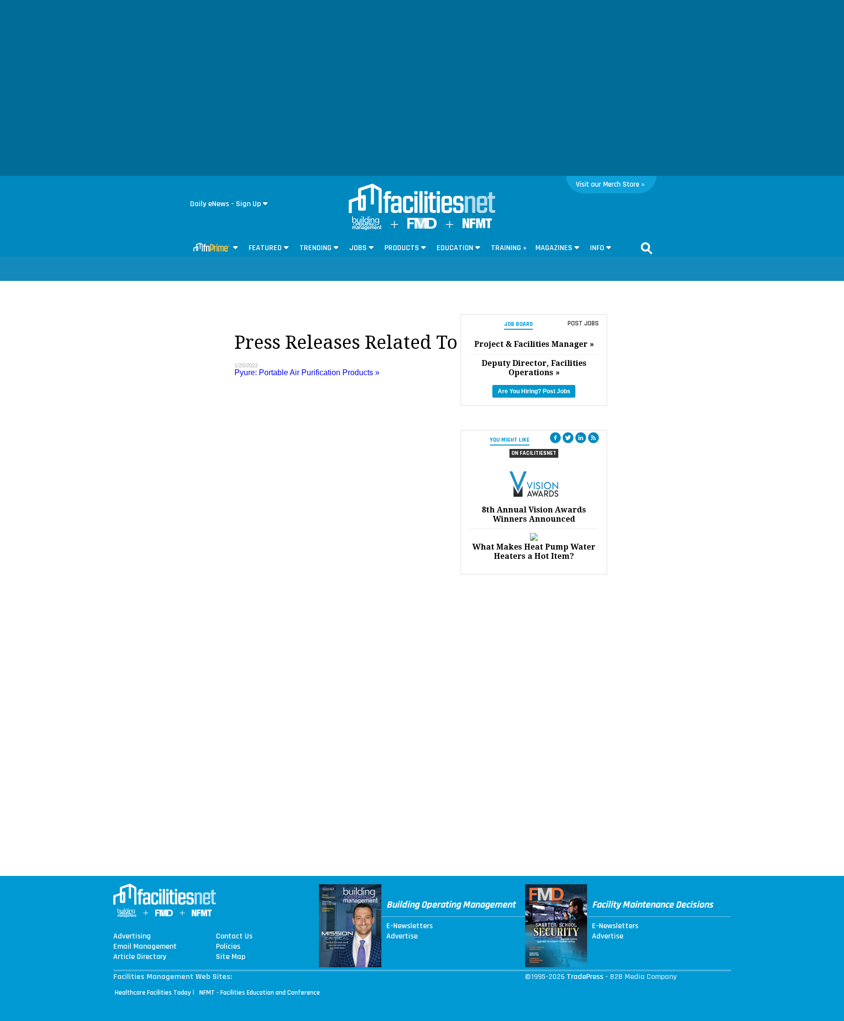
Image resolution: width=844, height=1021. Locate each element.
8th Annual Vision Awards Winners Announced (534, 514)
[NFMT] (477, 226)
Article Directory (139, 957)
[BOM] (366, 228)
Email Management (145, 947)
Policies (228, 947)
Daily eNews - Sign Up (225, 204)
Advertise (402, 936)
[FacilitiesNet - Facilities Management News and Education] (422, 199)
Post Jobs (583, 323)
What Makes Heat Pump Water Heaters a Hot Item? (533, 551)
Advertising (132, 936)
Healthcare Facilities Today (153, 992)
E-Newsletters (409, 926)
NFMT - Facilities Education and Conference (259, 992)
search (646, 248)
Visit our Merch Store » (610, 184)
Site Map (230, 957)
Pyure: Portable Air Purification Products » (307, 372)
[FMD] (422, 226)
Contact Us (234, 936)
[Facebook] (555, 437)
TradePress (585, 977)
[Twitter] (568, 437)
